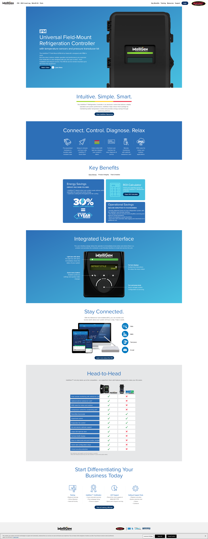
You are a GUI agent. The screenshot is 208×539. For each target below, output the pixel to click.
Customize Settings (148, 536)
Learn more (15, 537)
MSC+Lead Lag (25, 3)
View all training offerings (104, 507)
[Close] (205, 536)
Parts (41, 3)
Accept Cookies (171, 536)
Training (163, 3)
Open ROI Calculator (131, 194)
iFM (18, 3)
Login (185, 3)
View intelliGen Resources (104, 114)
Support (177, 3)
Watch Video (45, 67)
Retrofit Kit (35, 3)
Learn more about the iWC (104, 358)
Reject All (160, 536)
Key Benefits (155, 3)
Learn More (58, 67)
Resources (170, 3)
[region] (104, 536)
